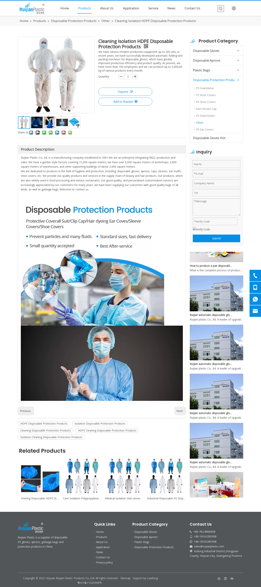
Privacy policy (104, 562)
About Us (102, 542)
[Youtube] (232, 578)
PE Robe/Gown (205, 115)
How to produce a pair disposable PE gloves (211, 260)
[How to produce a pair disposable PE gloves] (216, 255)
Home (100, 532)
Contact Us (103, 557)
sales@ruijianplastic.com (209, 546)
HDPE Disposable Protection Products (44, 423)
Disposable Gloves (206, 51)
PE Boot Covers (206, 95)
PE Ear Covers (204, 129)
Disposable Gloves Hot (209, 138)
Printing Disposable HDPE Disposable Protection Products (39, 498)
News (99, 552)
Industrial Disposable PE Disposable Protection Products (165, 498)
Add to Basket (123, 101)
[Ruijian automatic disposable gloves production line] (216, 305)
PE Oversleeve (205, 88)
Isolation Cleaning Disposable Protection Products (51, 437)
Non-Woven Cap (206, 109)
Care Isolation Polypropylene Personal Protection (81, 498)
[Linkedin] (225, 578)
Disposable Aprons (206, 60)
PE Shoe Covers (206, 102)
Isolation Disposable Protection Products (100, 423)
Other (199, 122)
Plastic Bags (201, 70)
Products (101, 537)
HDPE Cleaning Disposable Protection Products (107, 430)
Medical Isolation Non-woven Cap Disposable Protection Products (123, 498)
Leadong (152, 578)
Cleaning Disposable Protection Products (45, 430)
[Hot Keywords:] (220, 8)
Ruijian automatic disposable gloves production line (211, 309)
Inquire (123, 92)
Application (103, 547)
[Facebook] (219, 578)
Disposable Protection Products (215, 80)
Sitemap (125, 578)
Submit (216, 238)
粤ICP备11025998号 (90, 583)
